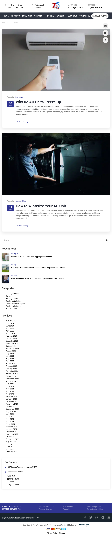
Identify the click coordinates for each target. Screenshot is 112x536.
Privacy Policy (52, 533)
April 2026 (10, 331)
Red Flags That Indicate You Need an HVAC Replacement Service (38, 267)
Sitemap (62, 533)
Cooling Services (12, 294)
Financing (49, 16)
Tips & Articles (11, 309)
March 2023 (10, 424)
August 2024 (11, 381)
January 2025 (11, 369)
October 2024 (11, 376)
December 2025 (12, 341)
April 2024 (10, 391)
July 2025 (10, 354)
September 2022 (12, 439)
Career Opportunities (95, 509)
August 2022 (11, 442)
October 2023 (11, 406)
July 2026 (10, 323)
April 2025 (10, 361)
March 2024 (10, 394)
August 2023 (11, 411)
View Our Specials (94, 507)
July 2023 (10, 414)
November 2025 (12, 343)
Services (38, 16)
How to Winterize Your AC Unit (41, 206)
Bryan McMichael (20, 201)
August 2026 (11, 321)
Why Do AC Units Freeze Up (38, 102)
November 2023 (12, 404)
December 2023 (12, 401)
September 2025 (12, 349)
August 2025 (11, 351)
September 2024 (12, 379)
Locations (27, 16)
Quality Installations (13, 301)
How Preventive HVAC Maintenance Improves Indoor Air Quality (37, 278)
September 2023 (12, 409)
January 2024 (11, 399)
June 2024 (10, 386)
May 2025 (10, 359)
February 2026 (11, 336)
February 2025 (11, 366)
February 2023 (11, 427)
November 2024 (12, 374)
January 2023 (11, 429)
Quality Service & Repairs (15, 304)
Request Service (99, 16)
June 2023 (10, 417)
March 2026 (10, 333)
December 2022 (12, 432)
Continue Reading (22, 122)
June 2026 (10, 326)
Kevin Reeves (19, 97)
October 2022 (11, 437)
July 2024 (10, 384)
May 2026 (10, 328)
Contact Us (84, 16)
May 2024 (10, 389)
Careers (60, 16)
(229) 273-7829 (96, 8)
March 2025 (10, 364)
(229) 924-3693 (77, 8)
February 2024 (11, 396)
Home (6, 16)
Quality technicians (13, 306)
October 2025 (11, 346)
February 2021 (11, 452)
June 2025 (10, 356)
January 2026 (11, 338)
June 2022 (10, 447)
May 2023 (10, 419)
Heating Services (12, 299)
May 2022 (10, 449)
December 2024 (12, 371)
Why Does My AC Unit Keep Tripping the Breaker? (31, 257)
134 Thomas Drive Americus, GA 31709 (22, 467)
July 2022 (10, 444)
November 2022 (12, 434)
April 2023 (10, 422)
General (9, 296)
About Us (15, 16)
